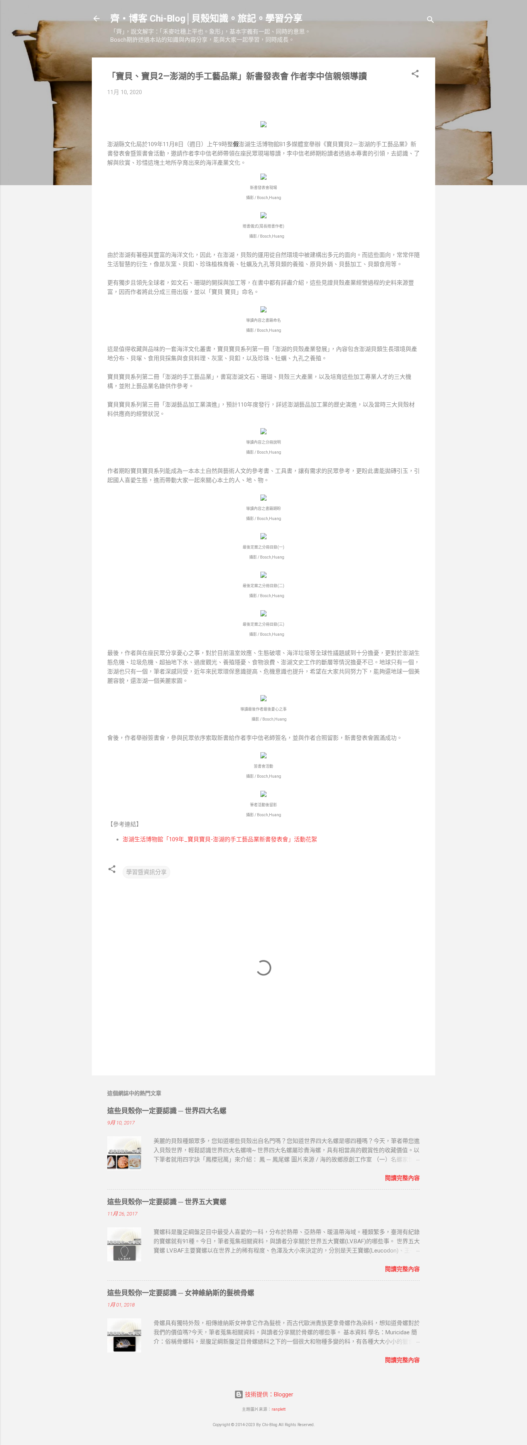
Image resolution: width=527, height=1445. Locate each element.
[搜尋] (430, 21)
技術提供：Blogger (268, 1394)
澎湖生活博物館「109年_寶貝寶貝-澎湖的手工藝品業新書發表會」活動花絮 (220, 839)
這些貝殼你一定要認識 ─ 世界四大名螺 (166, 1111)
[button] (415, 75)
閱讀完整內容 (402, 1178)
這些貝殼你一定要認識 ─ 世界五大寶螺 (166, 1202)
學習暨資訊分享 (146, 872)
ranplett (278, 1409)
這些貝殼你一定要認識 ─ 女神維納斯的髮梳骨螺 (180, 1293)
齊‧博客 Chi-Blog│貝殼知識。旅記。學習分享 (206, 18)
